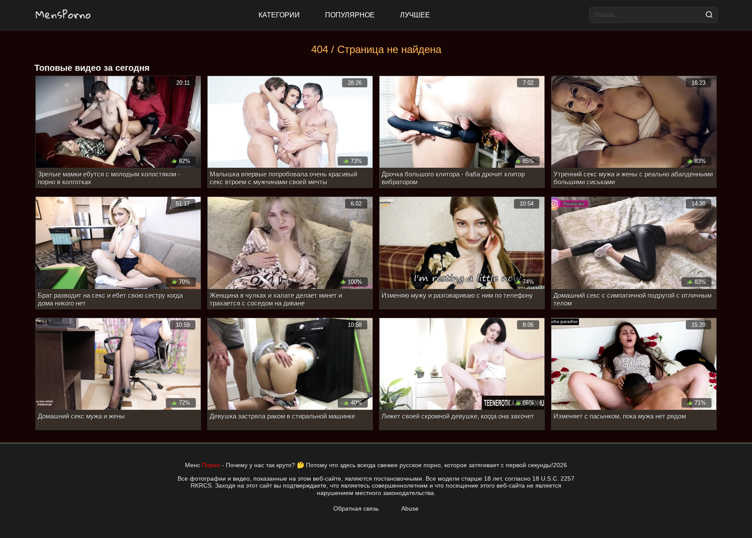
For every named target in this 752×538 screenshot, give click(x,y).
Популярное (350, 15)
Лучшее (415, 15)
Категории (279, 15)
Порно (211, 465)
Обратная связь (356, 508)
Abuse (410, 508)
